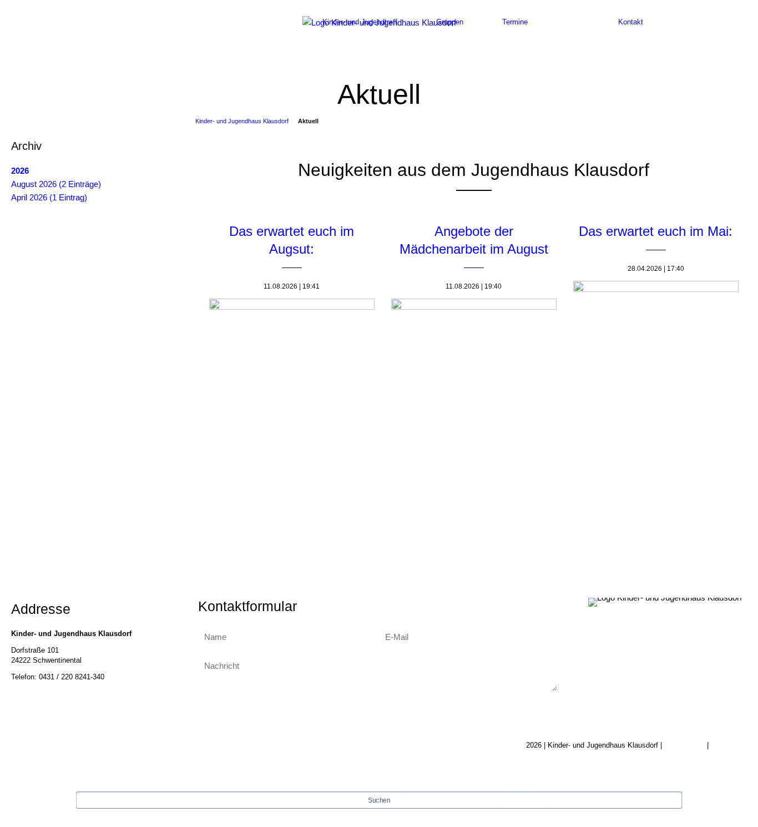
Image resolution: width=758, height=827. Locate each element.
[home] (379, 22)
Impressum (729, 745)
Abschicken (377, 710)
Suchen (379, 801)
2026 (20, 170)
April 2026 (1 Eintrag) (49, 197)
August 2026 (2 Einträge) (56, 184)
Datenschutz (684, 745)
